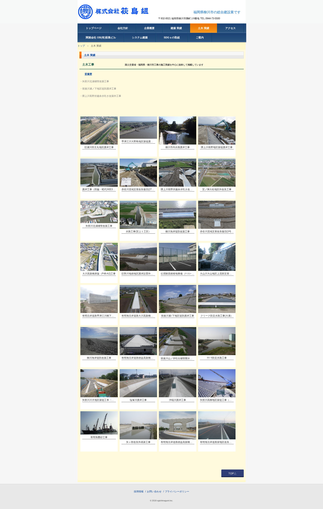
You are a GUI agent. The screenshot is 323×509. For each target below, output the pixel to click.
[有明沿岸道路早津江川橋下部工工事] (99, 299)
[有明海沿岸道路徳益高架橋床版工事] (138, 341)
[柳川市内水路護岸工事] (177, 130)
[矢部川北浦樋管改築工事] (99, 212)
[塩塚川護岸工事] (138, 383)
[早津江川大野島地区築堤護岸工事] (138, 127)
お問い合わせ (154, 491)
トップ (81, 45)
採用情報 (139, 491)
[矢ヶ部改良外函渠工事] (138, 425)
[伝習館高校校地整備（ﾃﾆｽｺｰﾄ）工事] (177, 257)
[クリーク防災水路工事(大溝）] (217, 299)
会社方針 (123, 28)
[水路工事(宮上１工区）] (138, 215)
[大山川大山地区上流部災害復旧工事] (217, 257)
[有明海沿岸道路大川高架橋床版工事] (138, 299)
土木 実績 (203, 28)
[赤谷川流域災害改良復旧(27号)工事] (138, 173)
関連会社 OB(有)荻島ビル (101, 37)
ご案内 (200, 37)
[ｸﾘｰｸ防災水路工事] (217, 341)
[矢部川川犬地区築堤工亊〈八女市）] (99, 383)
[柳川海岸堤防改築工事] (177, 215)
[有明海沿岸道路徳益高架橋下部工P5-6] (177, 425)
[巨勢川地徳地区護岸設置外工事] (138, 257)
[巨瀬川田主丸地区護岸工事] (99, 130)
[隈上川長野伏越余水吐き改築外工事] (177, 173)
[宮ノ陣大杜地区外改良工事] (217, 173)
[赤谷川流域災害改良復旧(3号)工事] (217, 215)
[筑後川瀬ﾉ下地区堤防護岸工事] (177, 299)
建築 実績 (176, 28)
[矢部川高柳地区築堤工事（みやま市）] (217, 383)
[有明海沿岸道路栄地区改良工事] (217, 425)
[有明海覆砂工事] (99, 422)
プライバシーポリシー (177, 491)
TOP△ (232, 473)
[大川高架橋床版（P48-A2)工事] (99, 257)
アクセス (230, 28)
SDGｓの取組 (172, 37)
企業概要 (149, 28)
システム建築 (140, 37)
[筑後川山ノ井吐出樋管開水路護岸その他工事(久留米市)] (177, 341)
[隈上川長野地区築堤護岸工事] (217, 130)
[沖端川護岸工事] (177, 383)
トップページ (93, 28)
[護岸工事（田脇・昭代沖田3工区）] (99, 173)
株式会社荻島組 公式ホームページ (117, 14)
